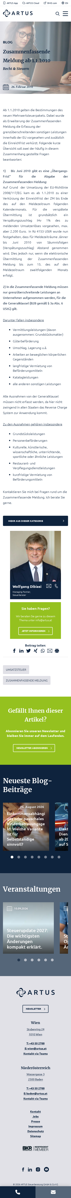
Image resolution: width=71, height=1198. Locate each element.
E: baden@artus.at (35, 1093)
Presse (35, 1121)
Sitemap (35, 1136)
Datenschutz (35, 1131)
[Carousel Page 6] (45, 857)
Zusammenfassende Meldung (27, 680)
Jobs (36, 1116)
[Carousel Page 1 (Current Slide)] (12, 857)
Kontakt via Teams (35, 1053)
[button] (58, 14)
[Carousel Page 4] (32, 857)
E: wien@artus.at (36, 1048)
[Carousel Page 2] (18, 857)
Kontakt (35, 1111)
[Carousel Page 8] (59, 857)
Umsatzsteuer (16, 669)
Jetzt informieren (33, 630)
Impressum (35, 1126)
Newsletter (33, 1008)
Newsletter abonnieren (32, 747)
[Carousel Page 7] (52, 857)
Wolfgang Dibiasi (27, 586)
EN (66, 3)
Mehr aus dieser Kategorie (25, 520)
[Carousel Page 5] (38, 857)
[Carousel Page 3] (25, 857)
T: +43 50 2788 (35, 1043)
